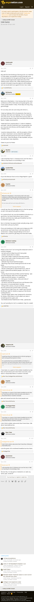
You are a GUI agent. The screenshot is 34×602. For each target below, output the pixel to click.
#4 (32, 173)
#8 (32, 387)
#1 (32, 68)
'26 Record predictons (9, 558)
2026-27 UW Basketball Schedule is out (14, 564)
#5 (32, 190)
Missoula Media (10, 599)
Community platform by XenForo (14, 596)
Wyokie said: (5, 465)
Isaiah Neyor (6, 569)
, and (12, 163)
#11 (32, 462)
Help (26, 592)
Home (8, 593)
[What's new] (32, 6)
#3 (32, 156)
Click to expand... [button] (17, 206)
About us (3, 593)
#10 (32, 438)
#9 (32, 411)
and (7, 88)
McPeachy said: (5, 193)
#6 (32, 247)
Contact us (3, 592)
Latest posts (5, 556)
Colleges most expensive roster (12, 582)
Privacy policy (20, 592)
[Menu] (2, 7)
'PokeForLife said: (6, 390)
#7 (32, 350)
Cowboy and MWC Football (10, 561)
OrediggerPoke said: (7, 441)
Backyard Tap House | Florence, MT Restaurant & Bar (21, 598)
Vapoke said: (5, 354)
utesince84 (4, 24)
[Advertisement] (17, 43)
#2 (32, 98)
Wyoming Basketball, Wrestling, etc (12, 567)
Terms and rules (11, 592)
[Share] (30, 68)
